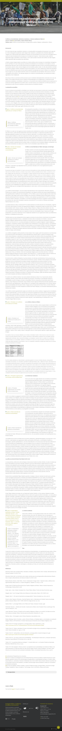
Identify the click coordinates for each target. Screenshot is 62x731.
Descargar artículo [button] (11, 672)
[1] (44, 39)
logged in (13, 689)
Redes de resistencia (35, 14)
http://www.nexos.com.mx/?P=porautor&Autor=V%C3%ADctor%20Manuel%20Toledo (25, 625)
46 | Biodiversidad (25, 14)
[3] (18, 96)
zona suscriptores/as (56, 1)
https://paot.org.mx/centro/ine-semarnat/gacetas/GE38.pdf (19, 634)
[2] (6, 657)
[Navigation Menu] (59, 4)
